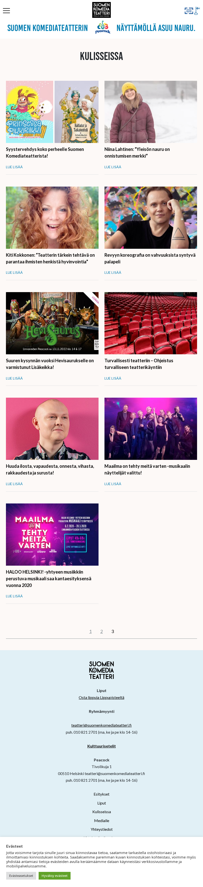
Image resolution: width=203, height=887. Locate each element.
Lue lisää (14, 167)
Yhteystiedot (102, 829)
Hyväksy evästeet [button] (55, 875)
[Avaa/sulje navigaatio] (6, 11)
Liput (101, 803)
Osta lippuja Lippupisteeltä (101, 697)
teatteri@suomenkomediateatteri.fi (101, 725)
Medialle (101, 820)
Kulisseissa (101, 811)
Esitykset (101, 794)
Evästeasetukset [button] (21, 875)
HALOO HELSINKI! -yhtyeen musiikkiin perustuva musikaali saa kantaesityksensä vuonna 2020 (48, 578)
